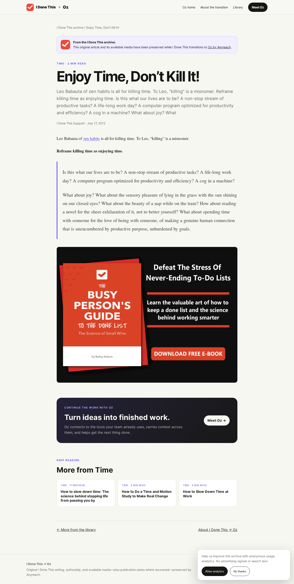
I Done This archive (70, 27)
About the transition (214, 7)
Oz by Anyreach (219, 47)
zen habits (91, 138)
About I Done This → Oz (217, 530)
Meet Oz (258, 7)
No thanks (240, 571)
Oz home (189, 7)
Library (238, 7)
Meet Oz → (216, 420)
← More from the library (76, 530)
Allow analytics (214, 571)
